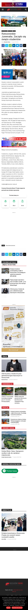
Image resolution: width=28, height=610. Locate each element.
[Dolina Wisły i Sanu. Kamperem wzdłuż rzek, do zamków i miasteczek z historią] (14, 440)
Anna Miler (4, 539)
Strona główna (5, 28)
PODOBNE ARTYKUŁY (9, 262)
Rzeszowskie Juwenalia (10, 245)
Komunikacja (7, 384)
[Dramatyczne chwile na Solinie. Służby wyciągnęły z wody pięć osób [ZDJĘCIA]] (5, 421)
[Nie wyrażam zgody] (26, 603)
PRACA (4, 356)
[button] (2, 9)
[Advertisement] (14, 227)
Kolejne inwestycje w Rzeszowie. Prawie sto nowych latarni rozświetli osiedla (13, 535)
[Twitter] (6, 45)
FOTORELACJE (12, 28)
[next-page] (5, 297)
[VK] (21, 45)
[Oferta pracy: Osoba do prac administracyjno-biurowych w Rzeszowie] (5, 290)
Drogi (16, 394)
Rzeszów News (7, 42)
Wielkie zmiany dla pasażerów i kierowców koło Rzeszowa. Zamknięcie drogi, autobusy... (20, 400)
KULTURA (10, 31)
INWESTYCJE (6, 510)
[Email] (24, 45)
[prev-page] (3, 297)
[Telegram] (17, 45)
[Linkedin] (13, 45)
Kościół (3, 283)
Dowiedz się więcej (17, 607)
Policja (5, 407)
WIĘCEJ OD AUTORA (9, 265)
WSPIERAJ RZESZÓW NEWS (11, 464)
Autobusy (4, 394)
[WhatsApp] (10, 45)
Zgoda (8, 607)
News (14, 31)
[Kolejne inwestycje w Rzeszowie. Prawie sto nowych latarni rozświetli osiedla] (14, 522)
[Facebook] (3, 45)
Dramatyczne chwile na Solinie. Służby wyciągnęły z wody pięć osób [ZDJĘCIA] (18, 421)
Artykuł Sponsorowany (6, 457)
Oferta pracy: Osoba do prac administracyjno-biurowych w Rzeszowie (17, 290)
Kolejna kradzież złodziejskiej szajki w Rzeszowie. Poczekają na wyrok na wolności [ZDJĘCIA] (17, 272)
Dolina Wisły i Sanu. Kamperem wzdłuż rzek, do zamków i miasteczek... (13, 453)
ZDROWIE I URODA (8, 428)
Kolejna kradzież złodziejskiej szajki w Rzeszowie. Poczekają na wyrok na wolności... (18, 413)
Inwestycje (4, 530)
